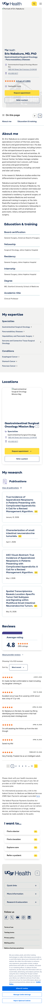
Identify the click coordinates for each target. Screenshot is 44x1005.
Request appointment (22, 93)
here (38, 796)
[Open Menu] (40, 3)
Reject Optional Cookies (22, 1001)
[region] (22, 977)
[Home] (12, 4)
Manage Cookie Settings (22, 995)
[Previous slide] (35, 116)
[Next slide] (40, 116)
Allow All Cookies (22, 988)
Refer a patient (22, 100)
